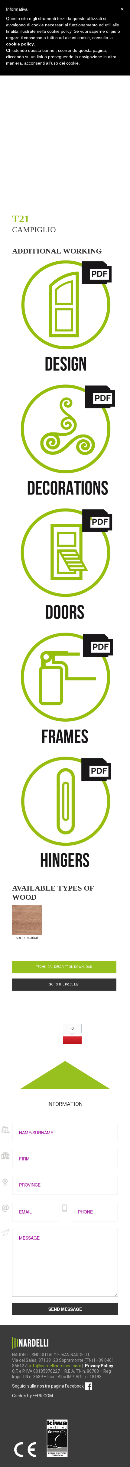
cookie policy (20, 44)
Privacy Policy (99, 1365)
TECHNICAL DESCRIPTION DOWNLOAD (64, 966)
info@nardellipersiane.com (55, 1365)
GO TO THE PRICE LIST (64, 984)
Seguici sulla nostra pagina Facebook (48, 1386)
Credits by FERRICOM (32, 1395)
